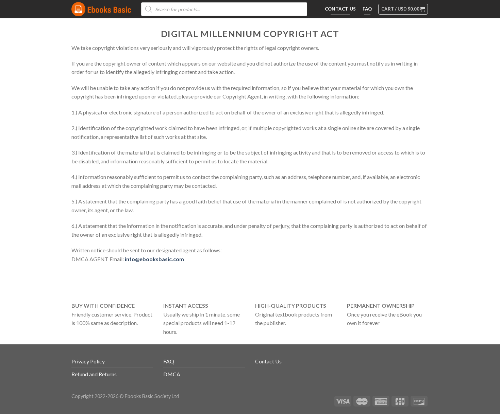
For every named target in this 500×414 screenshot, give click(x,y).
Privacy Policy (88, 361)
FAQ (168, 361)
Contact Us (268, 361)
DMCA (171, 374)
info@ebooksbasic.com (154, 259)
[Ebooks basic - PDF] (101, 9)
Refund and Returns (94, 374)
